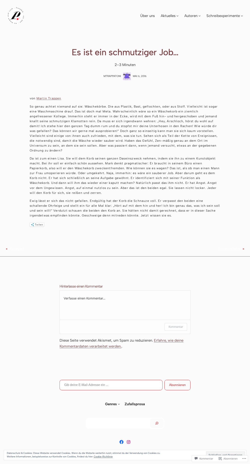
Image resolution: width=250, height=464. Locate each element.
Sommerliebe (229, 248)
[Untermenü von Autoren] (199, 16)
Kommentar (176, 326)
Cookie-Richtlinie (103, 456)
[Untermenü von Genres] (119, 404)
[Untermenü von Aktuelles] (177, 16)
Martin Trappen (49, 98)
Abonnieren (177, 385)
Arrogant (17, 248)
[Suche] (157, 423)
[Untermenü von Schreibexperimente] (242, 16)
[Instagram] (128, 442)
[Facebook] (121, 442)
